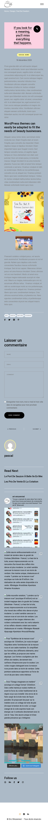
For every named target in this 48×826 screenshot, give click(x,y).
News (27, 55)
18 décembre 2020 (24, 60)
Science (28, 315)
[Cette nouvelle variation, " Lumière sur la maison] (24, 614)
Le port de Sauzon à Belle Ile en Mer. (23, 476)
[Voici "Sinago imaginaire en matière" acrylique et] (24, 700)
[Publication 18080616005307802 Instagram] (24, 527)
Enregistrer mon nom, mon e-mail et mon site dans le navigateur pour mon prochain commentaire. (25, 405)
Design (12, 11)
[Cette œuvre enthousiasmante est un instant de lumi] (24, 571)
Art (6, 315)
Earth (12, 315)
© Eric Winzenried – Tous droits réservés (24, 819)
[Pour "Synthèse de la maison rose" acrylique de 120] (24, 657)
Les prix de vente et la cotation (21, 481)
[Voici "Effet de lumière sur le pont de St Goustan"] (24, 743)
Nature (20, 315)
